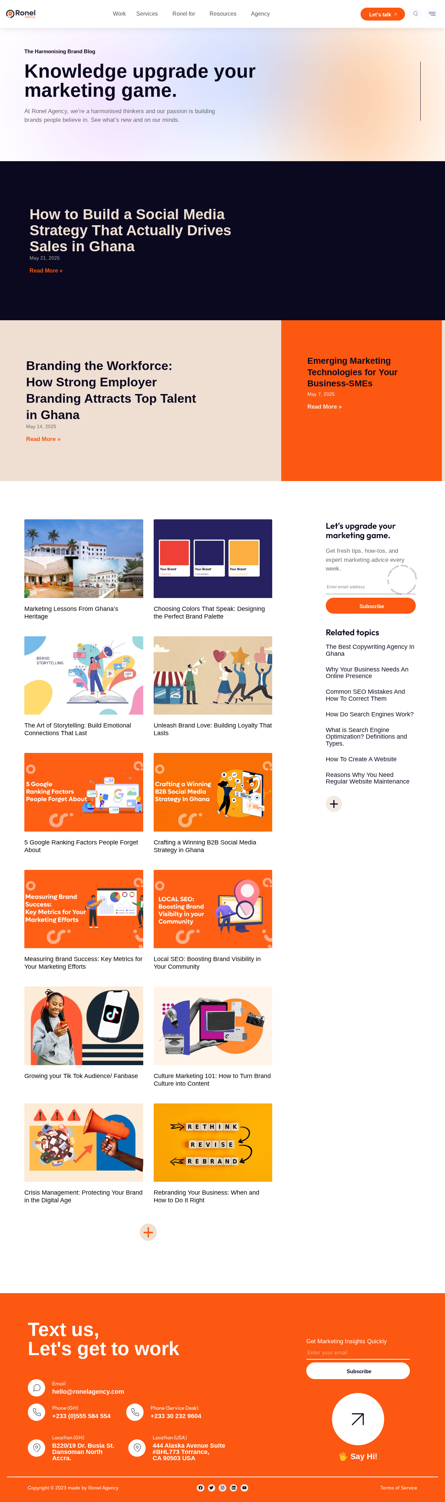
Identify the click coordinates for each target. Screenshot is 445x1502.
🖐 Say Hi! (358, 1456)
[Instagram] (222, 1488)
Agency (260, 14)
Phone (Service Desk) (174, 1408)
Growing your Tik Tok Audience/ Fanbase (81, 1075)
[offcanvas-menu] (432, 14)
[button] (148, 1232)
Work (119, 14)
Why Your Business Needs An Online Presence (367, 673)
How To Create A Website (362, 759)
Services (147, 14)
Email (58, 1383)
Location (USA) (170, 1437)
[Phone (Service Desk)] (135, 1412)
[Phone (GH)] (36, 1412)
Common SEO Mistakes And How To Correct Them (365, 695)
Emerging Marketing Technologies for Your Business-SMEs (352, 372)
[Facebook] (200, 1488)
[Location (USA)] (137, 1448)
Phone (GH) (65, 1408)
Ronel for (183, 14)
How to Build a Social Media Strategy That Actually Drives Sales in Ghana (130, 230)
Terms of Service (398, 1488)
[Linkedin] (233, 1488)
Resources (223, 14)
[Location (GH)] (36, 1448)
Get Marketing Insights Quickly (346, 1341)
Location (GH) (68, 1437)
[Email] (36, 1388)
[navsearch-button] (415, 14)
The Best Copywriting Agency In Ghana (370, 650)
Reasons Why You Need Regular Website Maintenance (368, 778)
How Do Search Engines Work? (370, 714)
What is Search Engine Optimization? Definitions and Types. (366, 736)
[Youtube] (244, 1488)
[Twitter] (212, 1488)
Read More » (46, 271)
